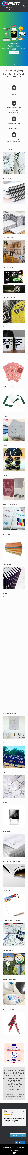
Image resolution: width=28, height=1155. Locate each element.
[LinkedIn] (23, 1142)
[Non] (26, 1149)
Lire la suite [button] (6, 1124)
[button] (12, 64)
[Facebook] (16, 1142)
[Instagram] (20, 1142)
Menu (24, 6)
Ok (14, 1152)
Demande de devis (13, 97)
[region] (14, 39)
